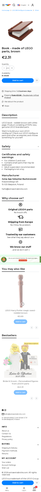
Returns (5, 454)
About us (5, 431)
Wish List (5, 468)
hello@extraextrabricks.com (14, 189)
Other (37, 10)
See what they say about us (20, 237)
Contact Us (6, 434)
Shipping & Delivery (9, 448)
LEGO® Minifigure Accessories (22, 10)
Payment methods (9, 451)
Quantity (5, 64)
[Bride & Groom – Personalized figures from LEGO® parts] (20, 360)
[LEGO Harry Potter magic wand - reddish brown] (20, 291)
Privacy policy (7, 439)
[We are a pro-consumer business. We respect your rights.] (20, 262)
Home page (5, 10)
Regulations (6, 436)
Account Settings (9, 465)
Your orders (6, 462)
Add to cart (17, 80)
